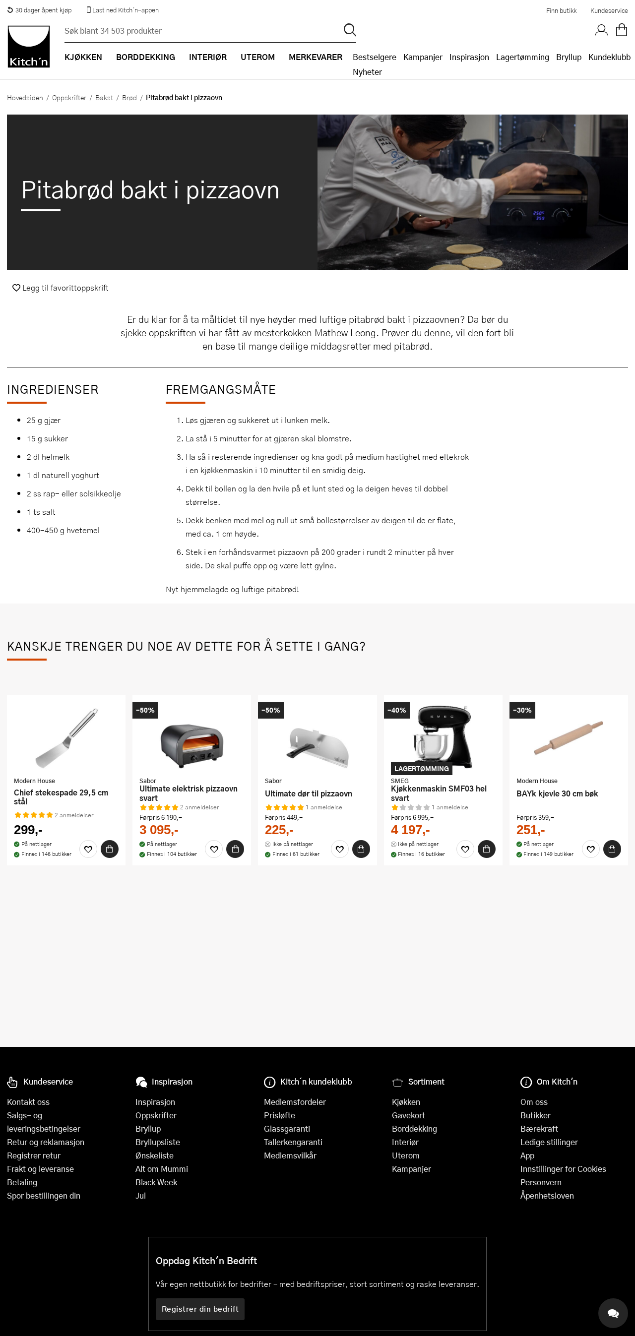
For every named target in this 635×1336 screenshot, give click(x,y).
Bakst (104, 97)
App (527, 1155)
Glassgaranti (287, 1128)
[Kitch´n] (29, 46)
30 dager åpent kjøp (43, 9)
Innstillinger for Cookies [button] (563, 1168)
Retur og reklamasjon (45, 1142)
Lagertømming (522, 56)
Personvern (541, 1182)
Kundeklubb (609, 56)
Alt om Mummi (161, 1168)
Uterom (406, 1155)
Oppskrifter (69, 97)
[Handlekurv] (621, 30)
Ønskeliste (154, 1155)
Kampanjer (423, 56)
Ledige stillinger (549, 1142)
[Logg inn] (601, 30)
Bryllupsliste (157, 1142)
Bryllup (568, 56)
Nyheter (367, 71)
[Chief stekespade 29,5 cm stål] (66, 737)
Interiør (405, 1142)
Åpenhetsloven (547, 1195)
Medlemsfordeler (295, 1101)
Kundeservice (609, 10)
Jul (140, 1195)
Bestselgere (374, 56)
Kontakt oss (28, 1101)
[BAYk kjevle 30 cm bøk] (568, 737)
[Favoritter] (88, 849)
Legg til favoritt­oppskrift (64, 287)
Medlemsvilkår (290, 1155)
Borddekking (414, 1128)
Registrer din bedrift (200, 1308)
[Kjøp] (110, 849)
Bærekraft (539, 1128)
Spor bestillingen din (43, 1195)
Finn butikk (561, 10)
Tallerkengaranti (293, 1142)
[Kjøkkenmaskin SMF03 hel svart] (443, 737)
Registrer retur (34, 1155)
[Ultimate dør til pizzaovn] (317, 737)
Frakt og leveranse (40, 1168)
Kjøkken (406, 1101)
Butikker (535, 1115)
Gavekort (408, 1115)
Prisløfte (279, 1115)
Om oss (534, 1101)
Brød (129, 97)
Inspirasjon (469, 56)
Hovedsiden (25, 97)
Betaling (22, 1182)
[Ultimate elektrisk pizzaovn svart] (191, 737)
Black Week (156, 1182)
